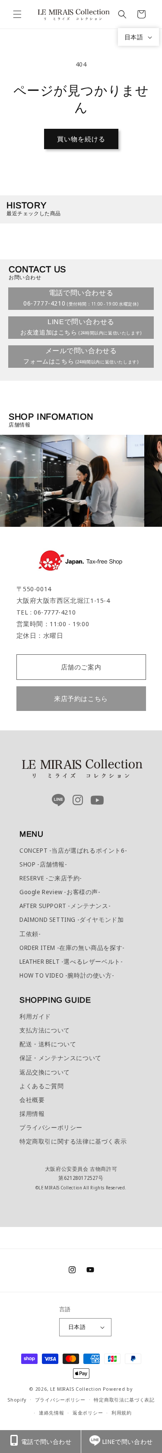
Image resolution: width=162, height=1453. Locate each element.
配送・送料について (47, 1044)
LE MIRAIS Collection (76, 1389)
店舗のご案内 (81, 667)
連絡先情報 (51, 1412)
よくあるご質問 (41, 1086)
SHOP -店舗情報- (43, 864)
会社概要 (31, 1100)
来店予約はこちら (81, 698)
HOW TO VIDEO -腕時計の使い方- (66, 975)
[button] (17, 14)
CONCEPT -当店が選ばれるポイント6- (73, 850)
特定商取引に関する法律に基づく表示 (73, 1141)
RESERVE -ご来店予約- (50, 878)
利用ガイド (35, 1016)
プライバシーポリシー (51, 1127)
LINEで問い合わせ (127, 1441)
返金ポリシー (88, 1412)
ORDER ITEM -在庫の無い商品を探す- (72, 947)
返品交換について (44, 1072)
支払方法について (44, 1030)
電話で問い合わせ (46, 1441)
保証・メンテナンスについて (60, 1058)
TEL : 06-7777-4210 (46, 612)
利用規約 (121, 1412)
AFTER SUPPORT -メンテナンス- (65, 906)
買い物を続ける (81, 138)
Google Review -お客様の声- (60, 892)
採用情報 (31, 1113)
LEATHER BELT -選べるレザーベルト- (71, 961)
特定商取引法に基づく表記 (124, 1399)
